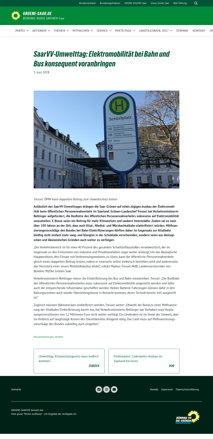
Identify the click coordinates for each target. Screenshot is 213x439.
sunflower (37, 413)
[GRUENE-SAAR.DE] (15, 15)
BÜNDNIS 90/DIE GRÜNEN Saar (43, 18)
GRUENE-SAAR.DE (37, 13)
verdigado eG (69, 413)
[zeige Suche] (196, 3)
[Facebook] (99, 389)
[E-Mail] (114, 389)
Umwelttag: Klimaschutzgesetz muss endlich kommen (69, 361)
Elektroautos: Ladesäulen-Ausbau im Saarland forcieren (144, 361)
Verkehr (59, 336)
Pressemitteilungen (44, 336)
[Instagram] (106, 389)
